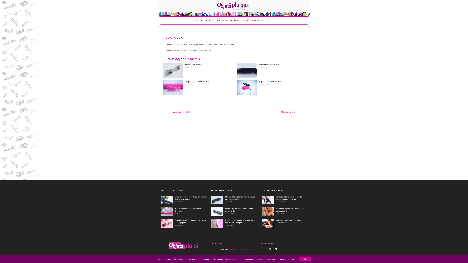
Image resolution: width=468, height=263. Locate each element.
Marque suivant (289, 112)
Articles (220, 20)
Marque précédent (180, 112)
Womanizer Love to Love (269, 65)
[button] (269, 21)
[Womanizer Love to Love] (247, 70)
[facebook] (263, 249)
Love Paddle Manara (193, 65)
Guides (233, 20)
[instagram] (269, 249)
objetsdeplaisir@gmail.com (241, 249)
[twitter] (276, 249)
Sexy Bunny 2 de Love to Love (197, 82)
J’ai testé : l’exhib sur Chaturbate (289, 220)
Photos (245, 20)
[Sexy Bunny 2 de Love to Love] (173, 87)
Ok (305, 259)
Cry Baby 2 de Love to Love (270, 82)
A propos (256, 20)
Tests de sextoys (203, 20)
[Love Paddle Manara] (173, 70)
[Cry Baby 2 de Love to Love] (247, 87)
